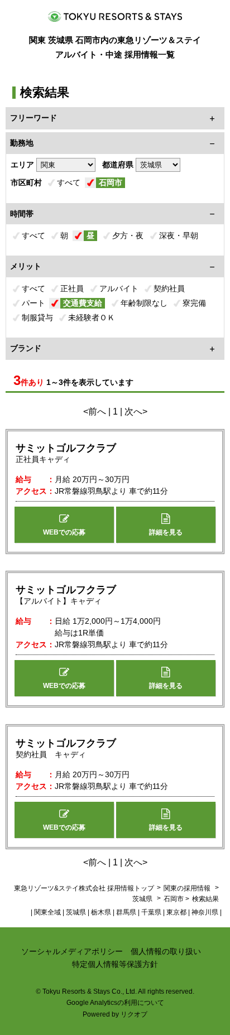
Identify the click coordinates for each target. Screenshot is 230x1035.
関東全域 (47, 912)
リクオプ (134, 1014)
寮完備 (194, 303)
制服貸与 (37, 317)
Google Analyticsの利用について (115, 1003)
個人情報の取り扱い (166, 951)
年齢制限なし (144, 303)
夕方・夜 (127, 235)
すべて (68, 182)
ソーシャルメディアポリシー (72, 951)
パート (33, 303)
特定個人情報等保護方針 (115, 964)
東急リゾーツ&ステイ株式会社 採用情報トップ (84, 888)
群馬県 (126, 912)
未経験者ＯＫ (91, 317)
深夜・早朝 (178, 235)
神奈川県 (204, 912)
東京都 (176, 912)
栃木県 (101, 912)
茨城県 (142, 899)
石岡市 (110, 182)
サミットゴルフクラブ (66, 448)
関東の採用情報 (188, 888)
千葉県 (151, 912)
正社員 (72, 288)
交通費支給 (82, 303)
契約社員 (169, 288)
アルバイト (118, 288)
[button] (64, 525)
